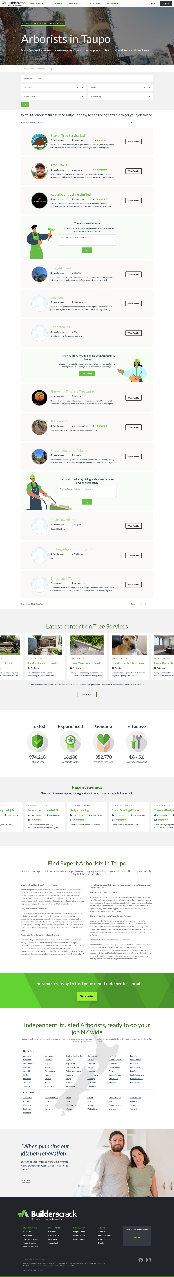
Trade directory (29, 1243)
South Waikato (115, 1075)
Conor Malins (60, 327)
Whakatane (49, 1086)
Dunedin (48, 1101)
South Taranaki (93, 1075)
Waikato (26, 1082)
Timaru (69, 1109)
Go (25, 104)
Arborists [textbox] (28, 87)
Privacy (42, 1259)
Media (101, 1243)
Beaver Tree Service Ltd (67, 135)
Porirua (112, 1071)
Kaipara (48, 1063)
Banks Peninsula (51, 1097)
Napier (90, 1067)
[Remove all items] (77, 87)
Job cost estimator (31, 1239)
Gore (68, 1101)
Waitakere (91, 1082)
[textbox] (51, 96)
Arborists (41, 69)
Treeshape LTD (61, 579)
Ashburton (27, 1097)
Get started (87, 374)
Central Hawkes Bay (74, 1056)
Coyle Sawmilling (62, 520)
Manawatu (134, 1063)
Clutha (26, 1101)
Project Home (79, 1231)
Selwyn (133, 1105)
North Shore (135, 1067)
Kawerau (91, 1063)
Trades (32, 69)
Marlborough (71, 1105)
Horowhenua (135, 1060)
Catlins (90, 1097)
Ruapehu (69, 1075)
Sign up (166, 3)
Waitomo (112, 1082)
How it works (74, 3)
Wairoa (69, 1082)
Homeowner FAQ (30, 1247)
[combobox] (53, 87)
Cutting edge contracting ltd (71, 549)
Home (23, 69)
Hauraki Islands (115, 1060)
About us (102, 1231)
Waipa (47, 1082)
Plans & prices (54, 1235)
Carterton (49, 1056)
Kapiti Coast (71, 1063)
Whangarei (91, 1086)
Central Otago (115, 1097)
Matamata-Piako (73, 1067)
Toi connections (62, 421)
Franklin (133, 1056)
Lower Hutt (113, 1063)
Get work (52, 1231)
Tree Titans (58, 165)
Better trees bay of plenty (69, 450)
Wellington (134, 1082)
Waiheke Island (136, 1078)
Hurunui (112, 1101)
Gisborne (27, 1060)
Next (87, 250)
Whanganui (70, 1086)
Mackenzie (49, 1105)
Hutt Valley (28, 1063)
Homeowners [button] (36, 3)
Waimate (112, 1109)
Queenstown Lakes (116, 1105)
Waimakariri (92, 1109)
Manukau (27, 1067)
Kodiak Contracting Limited (70, 194)
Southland (27, 1109)
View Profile (133, 142)
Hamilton (48, 1060)
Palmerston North (73, 1071)
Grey (89, 1101)
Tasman (48, 1109)
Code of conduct (105, 1239)
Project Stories (79, 1239)
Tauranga (91, 1078)
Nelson (90, 1105)
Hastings (69, 1060)
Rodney (26, 1075)
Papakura (91, 1071)
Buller (68, 1097)
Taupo (68, 1078)
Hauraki (90, 1060)
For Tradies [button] (55, 3)
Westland (27, 1113)
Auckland (27, 1056)
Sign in (152, 3)
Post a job (27, 1231)
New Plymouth (115, 1067)
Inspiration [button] (111, 3)
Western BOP (29, 1086)
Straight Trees (60, 268)
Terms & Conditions (30, 1259)
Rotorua (48, 1075)
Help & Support (104, 1235)
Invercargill (134, 1101)
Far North (113, 1056)
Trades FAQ (53, 1243)
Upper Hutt (113, 1078)
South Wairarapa (137, 1075)
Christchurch (135, 1097)
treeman (56, 297)
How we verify (94, 3)
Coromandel (92, 1056)
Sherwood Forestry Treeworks (72, 392)
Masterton (49, 1067)
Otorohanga (50, 1071)
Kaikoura (27, 1105)
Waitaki (133, 1109)
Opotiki (26, 1071)
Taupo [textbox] (93, 87)
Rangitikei (134, 1071)
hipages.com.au (38, 1270)
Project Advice (79, 1235)
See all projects (87, 694)
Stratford (27, 1078)
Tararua (48, 1078)
